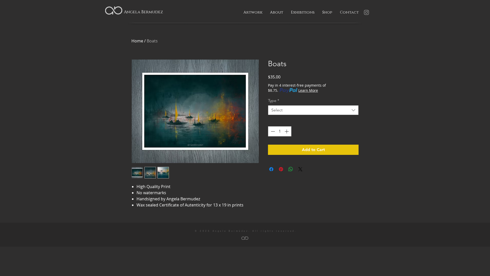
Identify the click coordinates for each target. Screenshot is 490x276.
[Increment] (287, 131)
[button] (253, 12)
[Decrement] (272, 131)
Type (273, 100)
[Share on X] (300, 169)
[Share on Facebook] (271, 169)
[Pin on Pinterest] (281, 169)
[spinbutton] (280, 131)
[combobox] (313, 110)
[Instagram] (366, 12)
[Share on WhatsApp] (291, 169)
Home (137, 41)
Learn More (308, 90)
